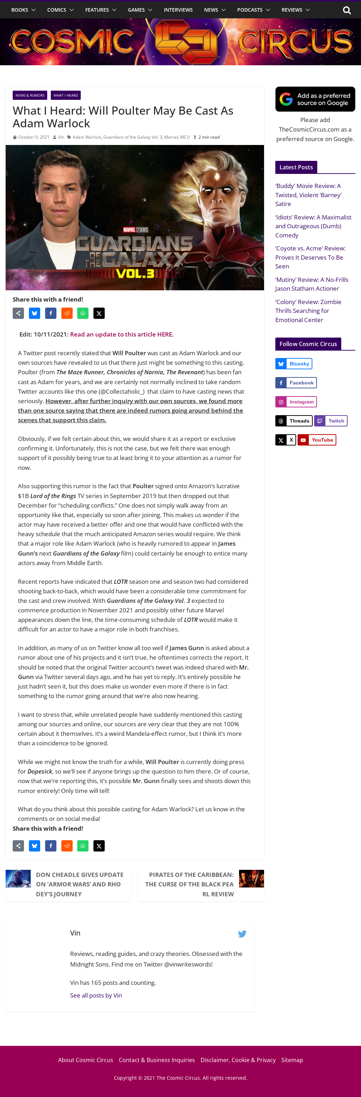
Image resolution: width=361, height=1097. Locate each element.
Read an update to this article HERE (121, 334)
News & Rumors (30, 95)
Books (19, 9)
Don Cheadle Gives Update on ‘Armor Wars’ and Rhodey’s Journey (80, 884)
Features (97, 9)
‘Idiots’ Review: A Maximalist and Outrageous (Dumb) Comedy (313, 226)
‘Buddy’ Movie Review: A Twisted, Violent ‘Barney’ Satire (308, 195)
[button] (32, 10)
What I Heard (66, 95)
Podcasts (250, 9)
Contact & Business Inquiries (157, 1060)
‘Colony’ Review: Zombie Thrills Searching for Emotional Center (308, 311)
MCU (185, 137)
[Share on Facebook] (50, 313)
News (211, 9)
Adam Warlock (87, 137)
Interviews (178, 9)
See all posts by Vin (96, 995)
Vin (61, 137)
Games (136, 9)
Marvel (171, 137)
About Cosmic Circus (85, 1060)
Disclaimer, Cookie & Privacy (238, 1060)
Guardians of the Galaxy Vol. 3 (132, 137)
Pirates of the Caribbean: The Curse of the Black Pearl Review (189, 884)
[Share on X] (99, 313)
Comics (56, 9)
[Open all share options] (18, 313)
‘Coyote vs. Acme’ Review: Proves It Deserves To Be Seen (310, 257)
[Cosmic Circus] (180, 23)
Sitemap (292, 1060)
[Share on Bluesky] (34, 313)
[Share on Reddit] (67, 313)
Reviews (292, 9)
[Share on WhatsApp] (82, 313)
